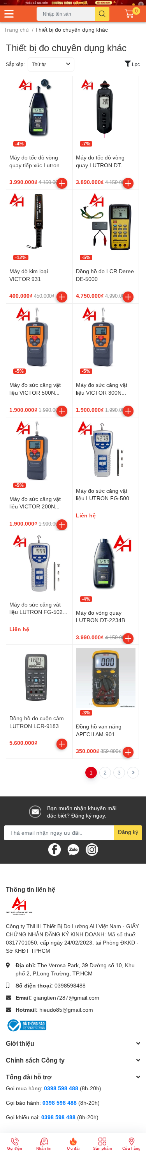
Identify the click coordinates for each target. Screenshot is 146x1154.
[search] (102, 14)
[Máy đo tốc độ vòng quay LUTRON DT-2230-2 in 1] (106, 109)
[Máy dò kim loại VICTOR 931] (39, 223)
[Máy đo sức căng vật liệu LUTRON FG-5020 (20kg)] (39, 564)
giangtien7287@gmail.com (66, 997)
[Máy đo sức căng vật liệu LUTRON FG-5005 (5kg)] (106, 450)
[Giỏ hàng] (129, 13)
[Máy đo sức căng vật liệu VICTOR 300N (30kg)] (106, 337)
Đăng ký (128, 831)
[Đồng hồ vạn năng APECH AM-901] (106, 678)
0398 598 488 (62, 1088)
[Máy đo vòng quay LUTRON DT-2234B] (106, 564)
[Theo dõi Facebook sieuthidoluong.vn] (54, 848)
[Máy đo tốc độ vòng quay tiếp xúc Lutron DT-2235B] (39, 109)
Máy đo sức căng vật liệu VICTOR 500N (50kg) (35, 392)
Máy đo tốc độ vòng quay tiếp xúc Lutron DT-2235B (34, 165)
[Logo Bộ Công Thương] (26, 1025)
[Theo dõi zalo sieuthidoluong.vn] (73, 848)
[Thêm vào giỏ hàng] (61, 183)
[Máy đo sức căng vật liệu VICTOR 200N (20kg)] (39, 450)
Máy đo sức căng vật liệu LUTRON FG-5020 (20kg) (37, 612)
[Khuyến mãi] (73, 2)
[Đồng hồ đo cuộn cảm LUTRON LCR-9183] (39, 678)
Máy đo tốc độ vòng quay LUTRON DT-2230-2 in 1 (100, 165)
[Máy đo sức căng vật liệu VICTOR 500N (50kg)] (39, 337)
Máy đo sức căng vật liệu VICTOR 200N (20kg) (35, 506)
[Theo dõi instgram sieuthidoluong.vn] (92, 848)
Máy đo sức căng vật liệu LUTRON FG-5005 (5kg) (104, 498)
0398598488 (70, 985)
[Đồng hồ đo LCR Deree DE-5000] (106, 223)
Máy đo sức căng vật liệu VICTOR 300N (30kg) (101, 392)
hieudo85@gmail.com (66, 1009)
